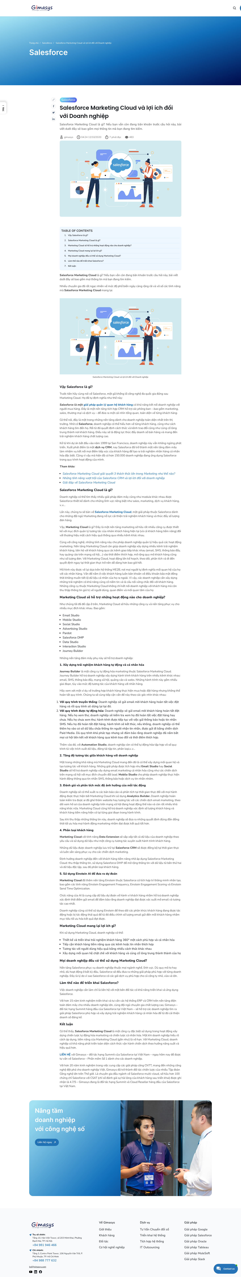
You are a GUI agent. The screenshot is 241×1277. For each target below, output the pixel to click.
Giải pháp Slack (194, 1259)
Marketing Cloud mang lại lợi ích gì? (85, 250)
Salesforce (47, 43)
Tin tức (183, 8)
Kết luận (72, 266)
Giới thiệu (105, 1229)
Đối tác (103, 1241)
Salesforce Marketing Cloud (113, 512)
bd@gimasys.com (37, 1266)
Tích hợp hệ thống (152, 1241)
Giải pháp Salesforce (198, 1235)
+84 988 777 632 (44, 1260)
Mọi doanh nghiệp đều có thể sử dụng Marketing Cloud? (94, 255)
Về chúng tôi (62, 8)
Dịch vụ (102, 8)
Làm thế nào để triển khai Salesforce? (86, 260)
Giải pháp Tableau (196, 1247)
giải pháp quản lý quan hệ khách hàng (108, 405)
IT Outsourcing (150, 1247)
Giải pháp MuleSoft (197, 1253)
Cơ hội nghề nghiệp (223, 8)
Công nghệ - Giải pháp (143, 8)
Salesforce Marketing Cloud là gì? (84, 240)
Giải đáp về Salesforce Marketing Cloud (89, 482)
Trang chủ (34, 43)
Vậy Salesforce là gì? (78, 235)
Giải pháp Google (196, 1229)
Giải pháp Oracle (195, 1241)
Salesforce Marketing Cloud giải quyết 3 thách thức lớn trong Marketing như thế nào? (119, 474)
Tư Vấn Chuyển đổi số (154, 1229)
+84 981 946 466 (44, 1245)
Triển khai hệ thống (152, 1235)
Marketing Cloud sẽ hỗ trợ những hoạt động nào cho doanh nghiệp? (99, 245)
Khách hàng (107, 1235)
